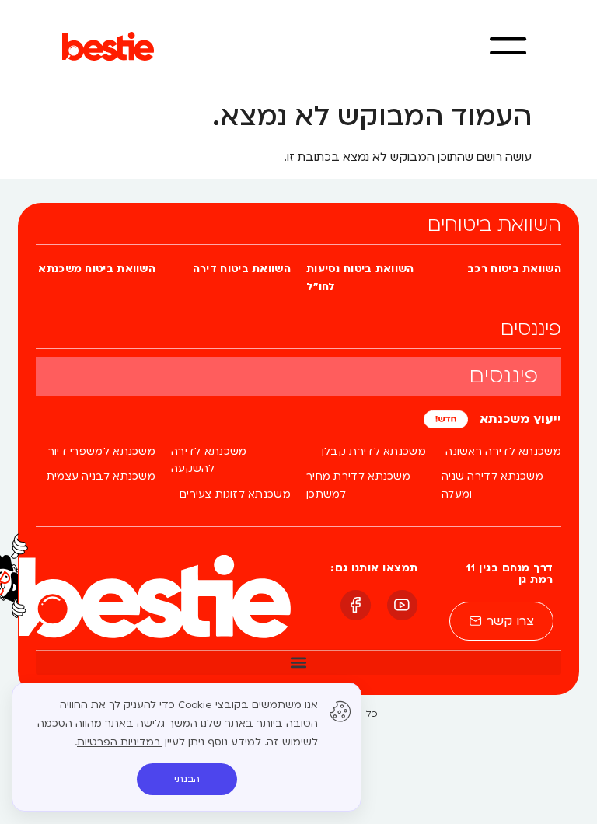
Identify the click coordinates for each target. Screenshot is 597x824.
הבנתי (187, 779)
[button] (298, 662)
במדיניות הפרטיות (119, 742)
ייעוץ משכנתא (518, 419)
